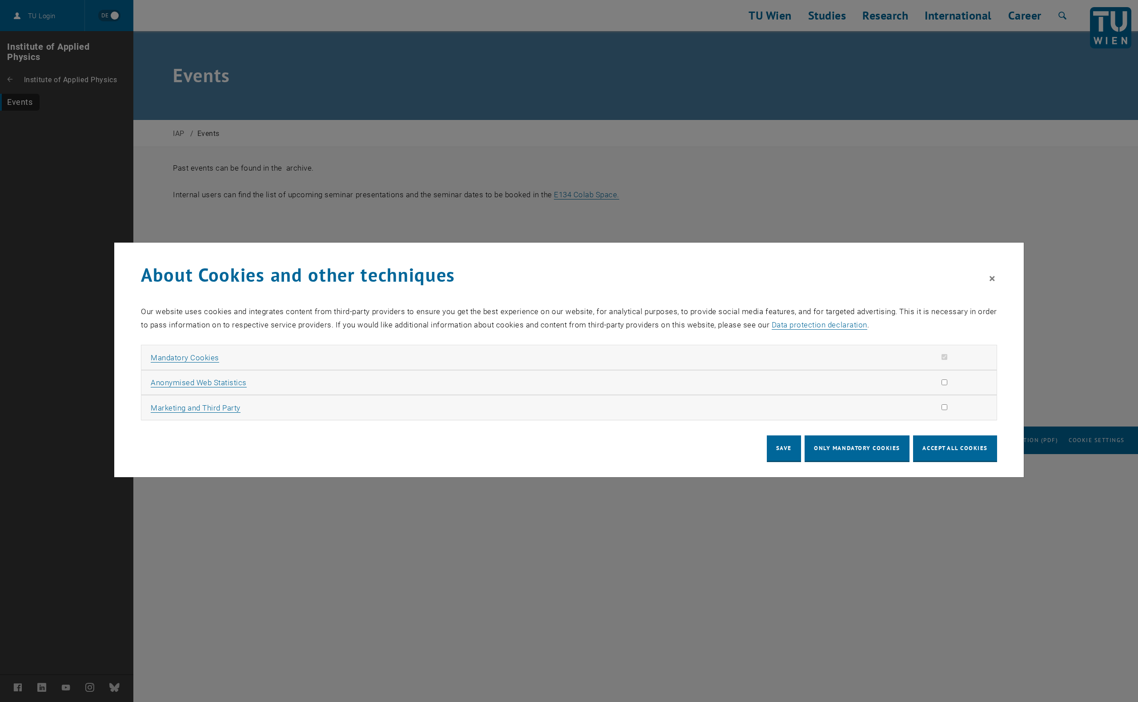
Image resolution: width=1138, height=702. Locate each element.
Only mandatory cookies (857, 448)
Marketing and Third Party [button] (195, 407)
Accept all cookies (955, 448)
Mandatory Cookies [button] (185, 357)
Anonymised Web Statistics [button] (199, 382)
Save (784, 448)
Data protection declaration (819, 324)
